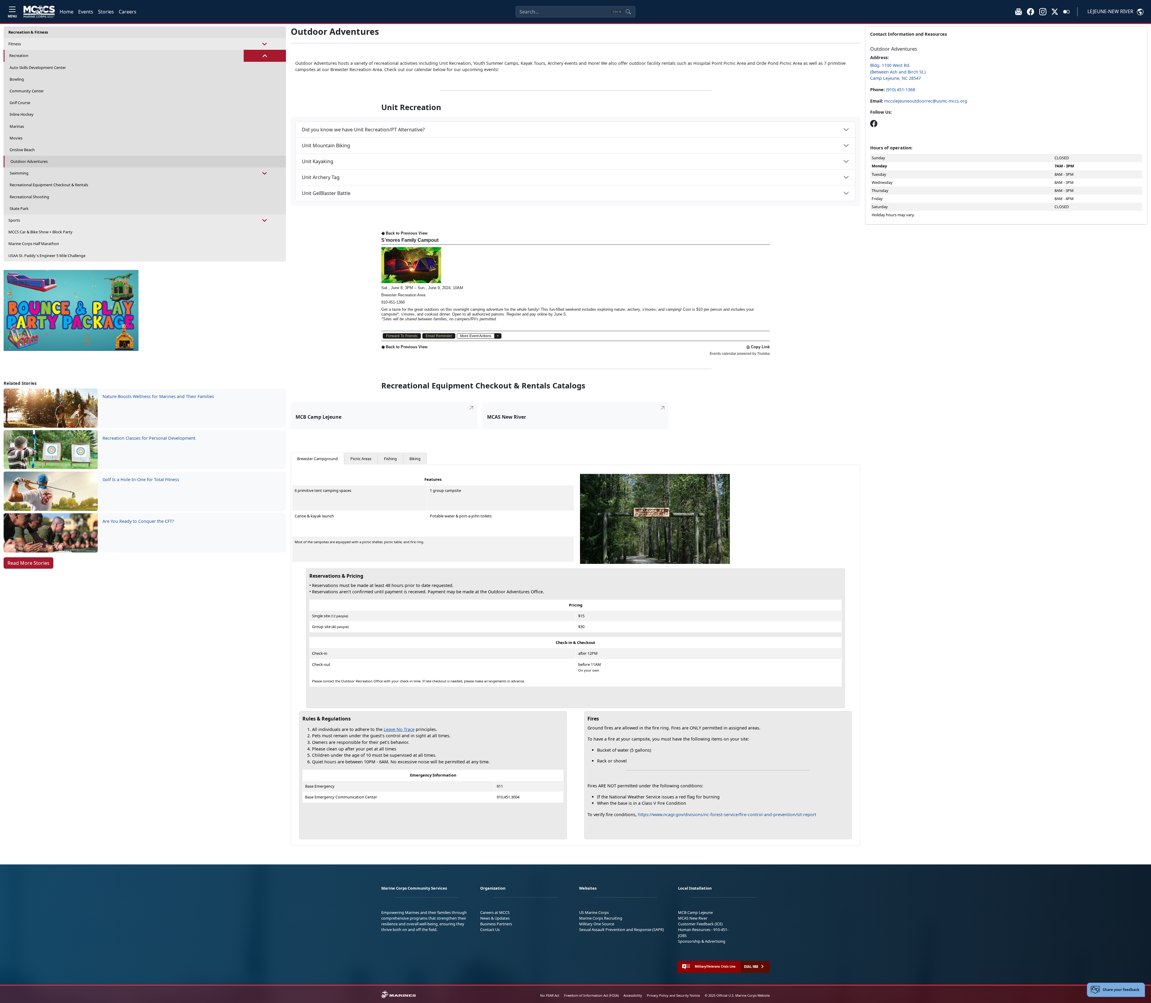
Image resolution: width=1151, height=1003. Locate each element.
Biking (415, 458)
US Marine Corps (594, 912)
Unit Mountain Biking (326, 145)
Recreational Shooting (29, 196)
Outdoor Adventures (29, 161)
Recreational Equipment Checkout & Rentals (49, 184)
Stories (106, 11)
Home (66, 11)
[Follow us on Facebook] (873, 123)
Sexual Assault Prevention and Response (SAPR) (621, 929)
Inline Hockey (22, 114)
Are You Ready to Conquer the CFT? (138, 521)
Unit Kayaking (317, 161)
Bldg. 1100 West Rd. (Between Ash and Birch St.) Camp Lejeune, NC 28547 (898, 71)
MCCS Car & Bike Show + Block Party (40, 232)
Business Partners (496, 924)
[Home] (39, 11)
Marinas (17, 126)
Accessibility (632, 995)
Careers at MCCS (495, 912)
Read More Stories (28, 563)
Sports (14, 220)
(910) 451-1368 (900, 89)
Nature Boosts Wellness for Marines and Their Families (158, 396)
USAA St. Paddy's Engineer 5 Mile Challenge (46, 255)
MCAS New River (692, 918)
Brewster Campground (317, 458)
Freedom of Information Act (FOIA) (591, 995)
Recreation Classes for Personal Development (149, 438)
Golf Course (20, 102)
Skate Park (19, 208)
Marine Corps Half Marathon (33, 243)
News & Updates (495, 918)
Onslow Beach (22, 149)
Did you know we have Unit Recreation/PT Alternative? (363, 129)
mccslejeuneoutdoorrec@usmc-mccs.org (925, 101)
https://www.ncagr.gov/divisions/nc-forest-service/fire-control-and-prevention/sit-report (727, 814)
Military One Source (596, 924)
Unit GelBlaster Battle (326, 193)
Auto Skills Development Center (38, 67)
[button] (1030, 11)
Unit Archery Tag (321, 177)
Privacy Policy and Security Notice (673, 995)
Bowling (17, 79)
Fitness (14, 43)
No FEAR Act (549, 995)
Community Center (27, 91)
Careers (127, 11)
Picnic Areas (360, 458)
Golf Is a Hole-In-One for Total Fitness (141, 479)
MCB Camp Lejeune (695, 912)
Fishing (390, 458)
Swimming (19, 173)
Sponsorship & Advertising (701, 941)
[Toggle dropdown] (265, 44)
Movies (16, 138)
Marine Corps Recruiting (600, 918)
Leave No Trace (399, 729)
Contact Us (490, 929)
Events (85, 11)
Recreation (18, 55)
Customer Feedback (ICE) (700, 924)
